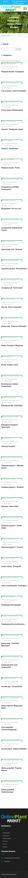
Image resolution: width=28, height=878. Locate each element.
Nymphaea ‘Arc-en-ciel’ (11, 208)
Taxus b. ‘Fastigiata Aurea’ (12, 129)
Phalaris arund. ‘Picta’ (10, 168)
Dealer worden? (7, 838)
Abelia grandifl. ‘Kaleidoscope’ (7, 790)
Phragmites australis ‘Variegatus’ (10, 188)
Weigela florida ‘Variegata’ (12, 71)
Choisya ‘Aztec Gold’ (10, 506)
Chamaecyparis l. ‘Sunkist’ (12, 487)
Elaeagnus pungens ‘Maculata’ (9, 426)
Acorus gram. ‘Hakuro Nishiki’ (14, 749)
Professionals (6, 832)
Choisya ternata (8, 446)
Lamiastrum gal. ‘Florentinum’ (14, 268)
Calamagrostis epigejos (11, 605)
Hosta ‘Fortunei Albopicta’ (12, 345)
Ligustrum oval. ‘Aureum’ (11, 249)
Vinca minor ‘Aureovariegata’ (13, 91)
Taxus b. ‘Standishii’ (9, 148)
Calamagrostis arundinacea (13, 624)
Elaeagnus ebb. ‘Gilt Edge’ (11, 405)
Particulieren (6, 835)
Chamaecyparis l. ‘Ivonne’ (12, 547)
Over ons (15, 3)
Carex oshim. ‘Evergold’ (11, 566)
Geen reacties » (8, 68)
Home (3, 35)
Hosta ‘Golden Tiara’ (9, 365)
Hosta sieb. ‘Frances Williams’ (14, 326)
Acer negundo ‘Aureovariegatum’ (9, 728)
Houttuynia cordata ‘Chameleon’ (9, 385)
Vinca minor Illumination (12, 110)
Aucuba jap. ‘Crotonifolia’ (11, 686)
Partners (5, 847)
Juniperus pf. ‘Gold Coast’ (12, 288)
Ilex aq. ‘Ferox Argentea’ (11, 307)
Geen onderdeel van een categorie (11, 61)
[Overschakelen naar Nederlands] (25, 3)
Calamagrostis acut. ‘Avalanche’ (9, 666)
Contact (21, 3)
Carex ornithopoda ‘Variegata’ (14, 585)
